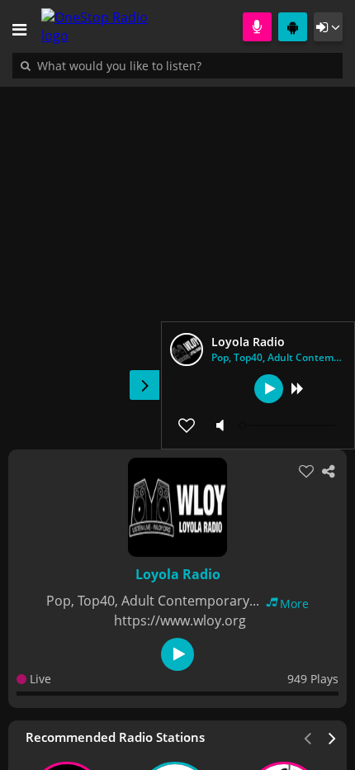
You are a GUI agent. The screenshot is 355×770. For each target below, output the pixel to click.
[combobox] (169, 65)
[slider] (289, 425)
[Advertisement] (177, 259)
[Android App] (292, 26)
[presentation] (332, 737)
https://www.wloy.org (180, 620)
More (294, 603)
